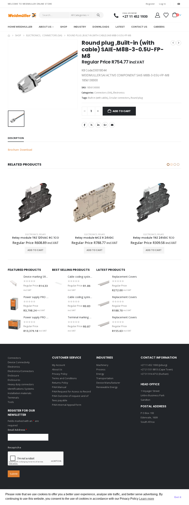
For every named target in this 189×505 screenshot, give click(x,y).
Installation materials (19, 393)
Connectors (14, 357)
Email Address (17, 429)
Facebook (84, 125)
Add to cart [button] (35, 250)
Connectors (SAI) (103, 92)
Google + (105, 125)
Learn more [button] (146, 498)
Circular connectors (119, 97)
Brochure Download (20, 149)
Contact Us (139, 26)
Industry (80, 26)
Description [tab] (16, 138)
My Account (58, 365)
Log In (162, 3)
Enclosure (13, 375)
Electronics (119, 92)
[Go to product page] (35, 202)
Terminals (13, 397)
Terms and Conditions (64, 378)
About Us (45, 26)
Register (150, 3)
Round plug (137, 97)
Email (112, 125)
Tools (11, 402)
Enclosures (14, 380)
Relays (42, 234)
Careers (159, 26)
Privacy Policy (59, 373)
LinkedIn (98, 125)
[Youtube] (178, 3)
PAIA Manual (59, 387)
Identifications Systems (21, 388)
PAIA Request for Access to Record (71, 391)
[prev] (173, 42)
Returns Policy (60, 382)
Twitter (91, 125)
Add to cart (122, 111)
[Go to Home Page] (9, 35)
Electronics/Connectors (21, 371)
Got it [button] (177, 497)
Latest (120, 26)
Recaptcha (14, 447)
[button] (168, 164)
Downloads (100, 26)
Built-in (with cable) (98, 97)
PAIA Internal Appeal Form (66, 404)
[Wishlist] (166, 15)
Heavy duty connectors (21, 384)
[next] (178, 42)
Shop (63, 26)
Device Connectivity (19, 362)
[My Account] (157, 15)
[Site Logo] (22, 15)
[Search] (98, 15)
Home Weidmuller (20, 26)
